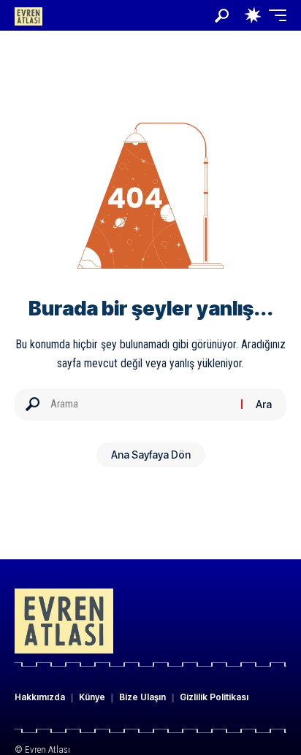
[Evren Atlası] (28, 15)
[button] (221, 16)
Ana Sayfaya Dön (151, 454)
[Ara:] (140, 404)
